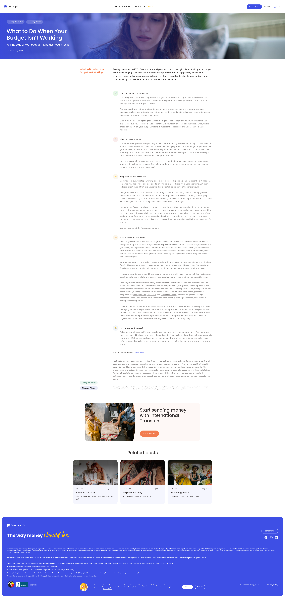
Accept (187, 587)
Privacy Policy (272, 585)
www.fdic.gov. (26, 552)
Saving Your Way (15, 22)
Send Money (149, 433)
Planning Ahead (34, 22)
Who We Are (140, 7)
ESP (279, 7)
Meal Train (151, 294)
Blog (150, 7)
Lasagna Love (139, 294)
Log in (267, 7)
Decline (200, 587)
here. (157, 228)
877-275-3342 (271, 551)
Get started (254, 7)
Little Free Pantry (169, 294)
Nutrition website (200, 274)
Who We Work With (123, 7)
